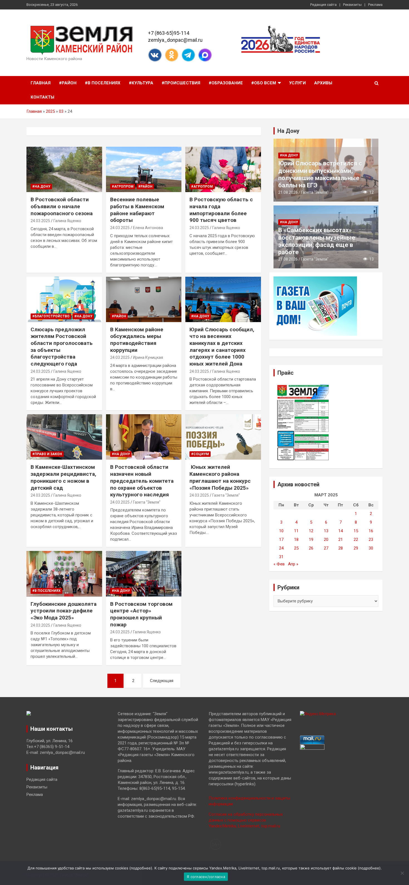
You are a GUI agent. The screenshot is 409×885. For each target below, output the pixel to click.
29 (356, 548)
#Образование (226, 82)
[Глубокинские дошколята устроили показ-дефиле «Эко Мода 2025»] (64, 574)
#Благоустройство (51, 316)
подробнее (141, 868)
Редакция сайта (323, 5)
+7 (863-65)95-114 (168, 33)
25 (296, 548)
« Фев (279, 564)
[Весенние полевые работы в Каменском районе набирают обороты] (144, 169)
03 (61, 111)
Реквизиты (352, 5)
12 (311, 530)
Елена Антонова (148, 227)
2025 (50, 111)
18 (296, 539)
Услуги (297, 82)
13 (326, 530)
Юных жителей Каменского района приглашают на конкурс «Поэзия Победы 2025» (220, 477)
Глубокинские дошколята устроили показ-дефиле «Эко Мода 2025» (64, 611)
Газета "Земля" (147, 502)
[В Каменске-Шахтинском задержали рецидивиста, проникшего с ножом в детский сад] (64, 437)
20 (326, 539)
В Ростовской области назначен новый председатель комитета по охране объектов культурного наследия (142, 481)
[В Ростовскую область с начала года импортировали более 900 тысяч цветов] (223, 169)
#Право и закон (47, 454)
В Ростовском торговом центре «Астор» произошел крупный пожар (141, 614)
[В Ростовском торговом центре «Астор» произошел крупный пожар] (144, 574)
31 (281, 556)
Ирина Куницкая (148, 357)
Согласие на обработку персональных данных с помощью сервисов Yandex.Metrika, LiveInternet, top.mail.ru (246, 820)
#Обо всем (263, 82)
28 (340, 548)
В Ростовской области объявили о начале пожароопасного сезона (62, 206)
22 (356, 539)
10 (281, 530)
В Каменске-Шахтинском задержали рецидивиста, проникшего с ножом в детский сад (63, 477)
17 (281, 539)
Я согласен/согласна (206, 876)
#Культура (141, 82)
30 (371, 548)
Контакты (42, 97)
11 (296, 530)
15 (356, 530)
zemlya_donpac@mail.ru (175, 40)
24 (281, 548)
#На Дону (41, 186)
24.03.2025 (40, 221)
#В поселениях (102, 82)
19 (311, 539)
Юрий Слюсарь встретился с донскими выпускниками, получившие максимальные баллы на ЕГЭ (320, 174)
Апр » (293, 564)
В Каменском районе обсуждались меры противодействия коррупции (136, 339)
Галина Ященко (67, 221)
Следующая (161, 680)
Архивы (323, 82)
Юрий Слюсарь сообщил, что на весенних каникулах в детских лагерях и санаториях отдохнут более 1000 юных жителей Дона (221, 346)
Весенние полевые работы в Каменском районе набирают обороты (137, 209)
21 (340, 539)
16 (371, 530)
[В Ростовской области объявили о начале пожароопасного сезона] (64, 169)
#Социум (200, 454)
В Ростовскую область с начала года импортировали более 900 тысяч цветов (221, 209)
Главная (41, 82)
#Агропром (123, 186)
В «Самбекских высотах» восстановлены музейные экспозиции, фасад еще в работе (316, 241)
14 (340, 530)
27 (326, 548)
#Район (68, 82)
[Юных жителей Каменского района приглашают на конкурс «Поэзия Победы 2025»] (223, 437)
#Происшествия (181, 82)
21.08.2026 (288, 192)
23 (371, 539)
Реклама (375, 5)
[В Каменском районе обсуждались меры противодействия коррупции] (144, 299)
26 (311, 548)
